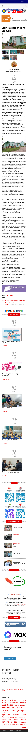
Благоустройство (21, 724)
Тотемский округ (9, 710)
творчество (20, 710)
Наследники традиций (11, 439)
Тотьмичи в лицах (16, 534)
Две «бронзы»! (8, 407)
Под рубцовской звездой (18, 16)
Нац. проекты (10, 295)
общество (16, 719)
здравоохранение (13, 702)
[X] (10, 311)
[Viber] (19, 311)
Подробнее (4, 345)
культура (4, 300)
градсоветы (22, 302)
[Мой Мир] (8, 311)
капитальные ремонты (12, 300)
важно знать (11, 724)
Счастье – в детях (17, 527)
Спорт (9, 719)
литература (23, 719)
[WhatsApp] (21, 311)
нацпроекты (22, 718)
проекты (24, 716)
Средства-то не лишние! (12, 341)
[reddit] (13, 311)
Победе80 (23, 705)
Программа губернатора (13, 302)
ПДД (25, 707)
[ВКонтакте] (5, 311)
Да (7, 653)
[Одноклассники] (7, 311)
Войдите (7, 304)
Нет (7, 654)
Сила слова (16, 19)
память (17, 705)
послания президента (14, 716)
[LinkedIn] (14, 311)
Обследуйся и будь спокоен (10, 375)
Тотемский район (6, 299)
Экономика (15, 560)
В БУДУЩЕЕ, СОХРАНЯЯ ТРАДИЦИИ (19, 562)
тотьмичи (5, 718)
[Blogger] (11, 311)
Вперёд (26, 19)
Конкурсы (4, 719)
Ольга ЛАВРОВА (14, 69)
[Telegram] (22, 311)
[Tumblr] (18, 311)
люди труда (6, 700)
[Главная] (14, 10)
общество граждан (11, 714)
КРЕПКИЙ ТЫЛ (17, 553)
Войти (22, 1)
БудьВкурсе (7, 704)
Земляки (5, 726)
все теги (24, 727)
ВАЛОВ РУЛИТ (17, 536)
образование (23, 702)
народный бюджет (19, 711)
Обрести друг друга (10, 472)
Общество (15, 552)
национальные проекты (17, 299)
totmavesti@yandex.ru (19, 604)
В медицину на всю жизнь (18, 545)
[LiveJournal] (16, 311)
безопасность (17, 700)
